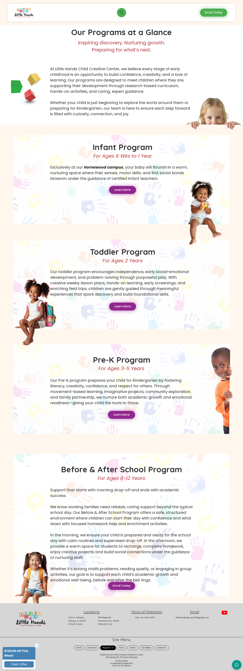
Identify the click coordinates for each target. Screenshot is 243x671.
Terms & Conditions (121, 665)
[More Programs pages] (113, 648)
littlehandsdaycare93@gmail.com (192, 617)
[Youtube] (224, 612)
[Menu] (121, 12)
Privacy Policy (121, 661)
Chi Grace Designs (129, 657)
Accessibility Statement (121, 663)
